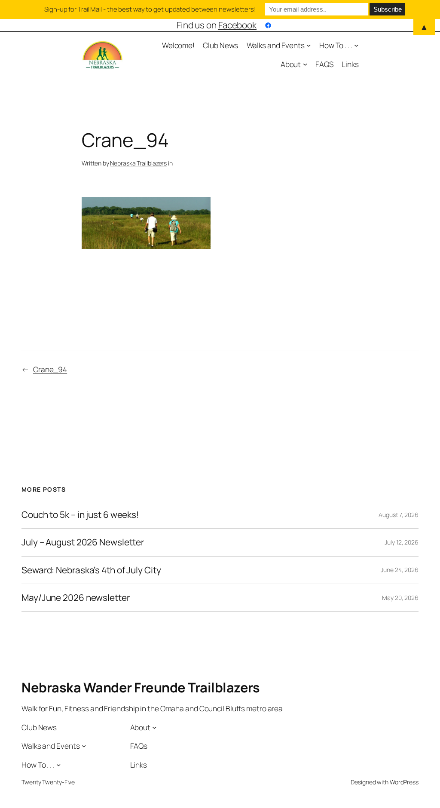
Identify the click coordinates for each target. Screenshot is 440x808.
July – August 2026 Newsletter (82, 542)
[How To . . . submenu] (356, 45)
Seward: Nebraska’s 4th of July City (91, 570)
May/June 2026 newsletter (75, 598)
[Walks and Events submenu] (308, 45)
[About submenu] (305, 64)
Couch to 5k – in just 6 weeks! (80, 515)
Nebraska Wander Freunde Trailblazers (140, 687)
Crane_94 (50, 369)
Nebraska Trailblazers (138, 163)
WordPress (404, 782)
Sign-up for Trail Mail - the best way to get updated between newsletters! (150, 9)
